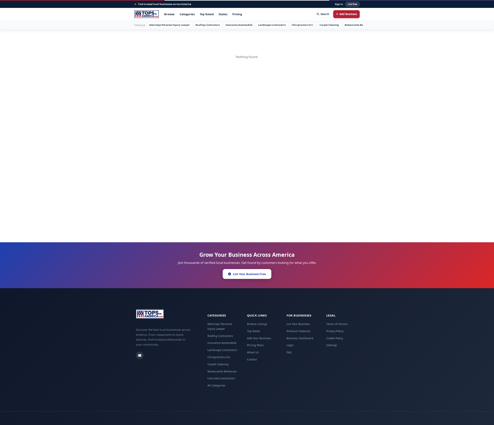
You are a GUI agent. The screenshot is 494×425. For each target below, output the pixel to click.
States (223, 14)
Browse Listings (257, 324)
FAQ (289, 352)
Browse (169, 14)
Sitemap (331, 345)
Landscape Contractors (272, 25)
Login (290, 345)
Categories (187, 14)
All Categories (216, 385)
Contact (252, 359)
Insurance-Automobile (239, 25)
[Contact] (140, 355)
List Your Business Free (249, 274)
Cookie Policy (334, 338)
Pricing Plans (255, 345)
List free (352, 4)
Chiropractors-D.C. (303, 25)
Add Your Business (259, 338)
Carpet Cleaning (329, 25)
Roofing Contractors (207, 25)
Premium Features (298, 331)
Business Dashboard (300, 338)
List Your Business (298, 324)
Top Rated (207, 14)
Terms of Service (337, 324)
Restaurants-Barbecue (358, 25)
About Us (253, 352)
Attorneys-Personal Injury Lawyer (169, 25)
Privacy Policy (334, 331)
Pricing (237, 14)
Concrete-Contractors (221, 378)
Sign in (339, 4)
